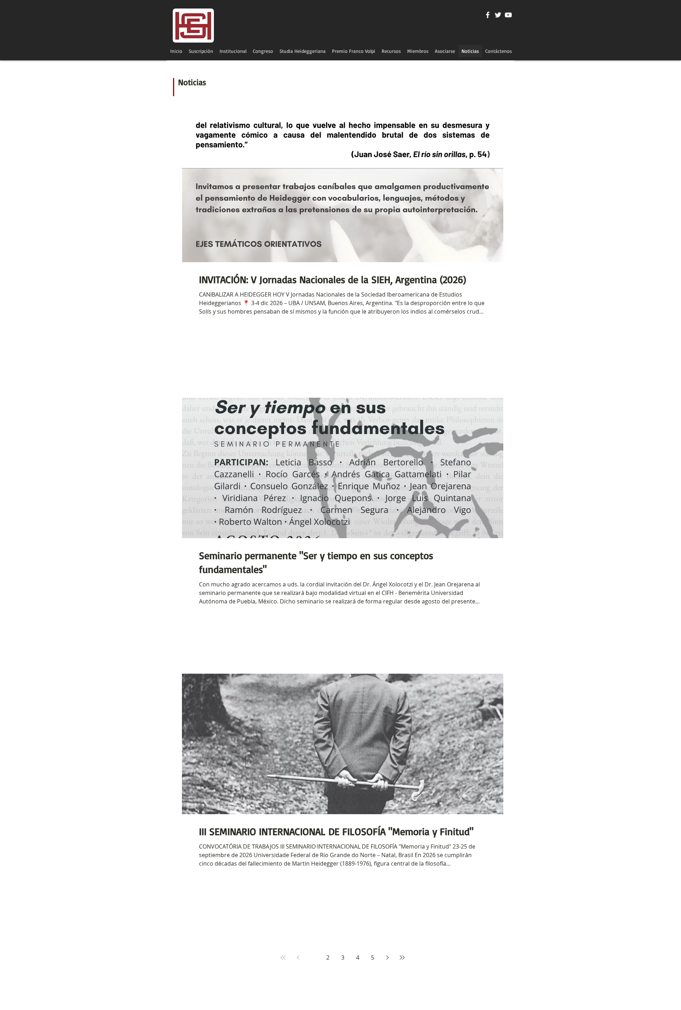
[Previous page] (298, 957)
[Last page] (402, 957)
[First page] (283, 957)
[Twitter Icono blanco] (498, 15)
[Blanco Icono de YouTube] (508, 15)
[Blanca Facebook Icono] (487, 15)
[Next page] (387, 957)
